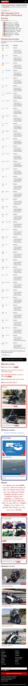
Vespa (23, 507)
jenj (6, 184)
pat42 (6, 259)
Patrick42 (7, 100)
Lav (6, 176)
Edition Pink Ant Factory (6, 679)
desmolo (7, 78)
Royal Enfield (20, 490)
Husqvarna (8, 496)
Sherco (22, 505)
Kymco (21, 499)
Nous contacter (4, 681)
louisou (6, 108)
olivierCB (7, 335)
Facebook (13, 433)
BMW (22, 485)
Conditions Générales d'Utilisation (9, 676)
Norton (18, 503)
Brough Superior (6, 487)
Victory (8, 510)
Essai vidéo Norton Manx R (10, 382)
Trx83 (6, 55)
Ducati (13, 489)
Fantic (4, 492)
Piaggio (6, 505)
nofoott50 (7, 290)
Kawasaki (7, 498)
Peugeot (23, 503)
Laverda (5, 501)
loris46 (6, 320)
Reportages (6, 438)
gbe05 (6, 342)
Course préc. (4, 10)
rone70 (6, 229)
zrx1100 (7, 138)
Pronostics (3, 664)
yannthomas (7, 282)
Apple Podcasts (18, 657)
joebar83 (7, 116)
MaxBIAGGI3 (8, 70)
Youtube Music (18, 659)
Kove (13, 499)
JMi (6, 312)
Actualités (3, 652)
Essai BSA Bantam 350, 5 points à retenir (13, 379)
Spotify (16, 660)
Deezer (16, 661)
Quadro (17, 505)
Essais (4, 387)
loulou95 (7, 191)
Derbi (8, 490)
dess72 (6, 206)
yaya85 (6, 214)
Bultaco (20, 487)
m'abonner (24, 5)
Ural (20, 507)
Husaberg (20, 494)
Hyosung (15, 496)
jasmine (6, 267)
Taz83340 (7, 153)
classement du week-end (8, 41)
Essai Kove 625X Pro (8, 367)
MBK (19, 501)
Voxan (13, 510)
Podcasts (3, 659)
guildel (6, 237)
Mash (10, 501)
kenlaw (6, 123)
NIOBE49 (7, 131)
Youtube (6, 433)
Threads (17, 653)
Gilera (9, 492)
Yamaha (18, 509)
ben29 (6, 199)
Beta (17, 485)
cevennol (7, 63)
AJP (4, 485)
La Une (2, 650)
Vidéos (2, 658)
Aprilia (8, 485)
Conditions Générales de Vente (8, 678)
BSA (12, 487)
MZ (14, 503)
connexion (18, 5)
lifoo (6, 146)
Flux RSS (17, 664)
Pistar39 (7, 161)
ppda (6, 85)
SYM (10, 507)
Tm (6, 252)
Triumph (15, 507)
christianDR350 (8, 93)
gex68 (6, 274)
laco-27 (6, 297)
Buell (16, 487)
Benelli (13, 485)
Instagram (21, 433)
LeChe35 (7, 47)
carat (6, 244)
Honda (14, 494)
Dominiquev (7, 327)
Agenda (3, 661)
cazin (6, 305)
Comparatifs (6, 518)
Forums (2, 662)
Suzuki (5, 507)
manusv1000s (8, 221)
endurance (7, 168)
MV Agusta (9, 503)
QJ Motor (12, 505)
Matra (15, 501)
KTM (16, 498)
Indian (21, 496)
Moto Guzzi (15, 492)
